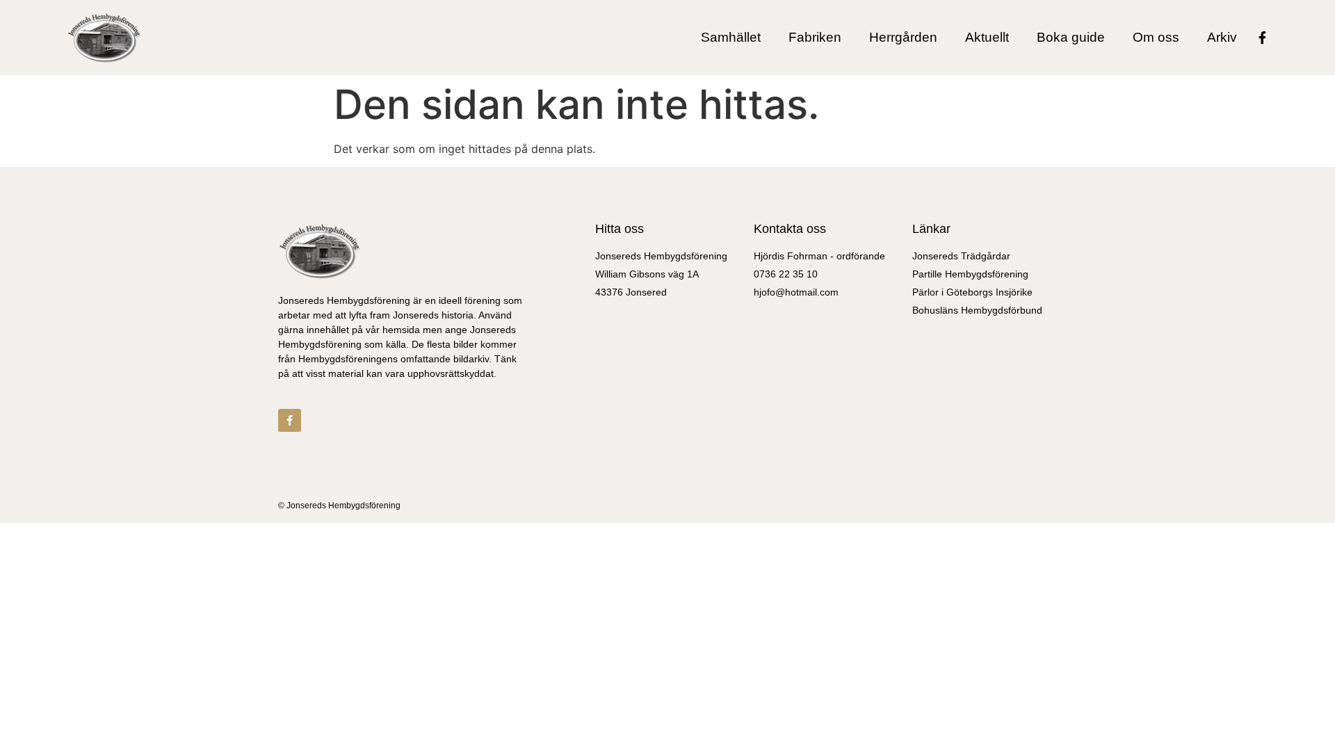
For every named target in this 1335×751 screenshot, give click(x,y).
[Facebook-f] (1262, 37)
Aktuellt (987, 38)
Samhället (731, 38)
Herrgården (903, 38)
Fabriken (814, 38)
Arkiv (1222, 38)
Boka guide (1071, 38)
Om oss (1156, 38)
